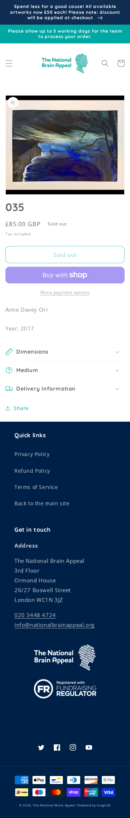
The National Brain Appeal (54, 805)
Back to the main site (42, 503)
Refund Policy (32, 470)
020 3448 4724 (35, 615)
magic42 (104, 805)
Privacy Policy (31, 454)
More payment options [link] (65, 292)
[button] (9, 63)
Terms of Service (36, 487)
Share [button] (21, 408)
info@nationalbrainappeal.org (54, 624)
